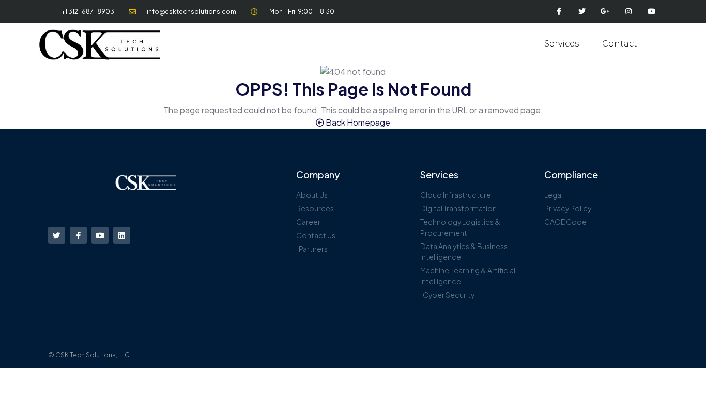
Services (561, 44)
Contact (619, 44)
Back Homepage (357, 122)
